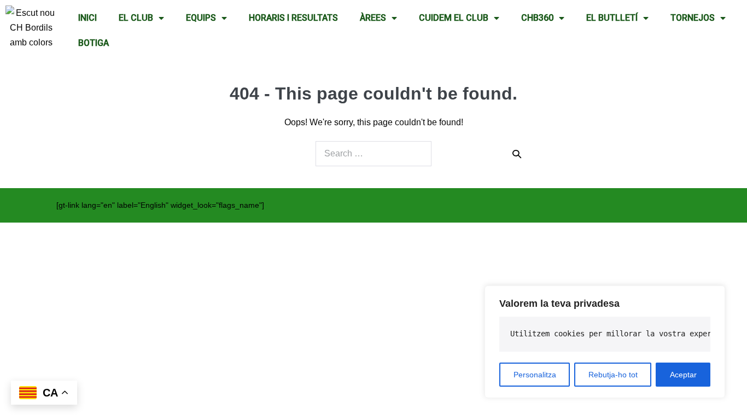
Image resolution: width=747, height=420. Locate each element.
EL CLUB (136, 18)
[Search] (517, 154)
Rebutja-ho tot (613, 374)
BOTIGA (93, 43)
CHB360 (537, 18)
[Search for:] (373, 153)
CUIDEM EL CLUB (453, 18)
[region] (605, 341)
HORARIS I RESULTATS (293, 18)
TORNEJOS (692, 18)
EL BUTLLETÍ (612, 18)
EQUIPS (201, 18)
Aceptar (683, 374)
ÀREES (373, 18)
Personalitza (534, 374)
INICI (87, 18)
